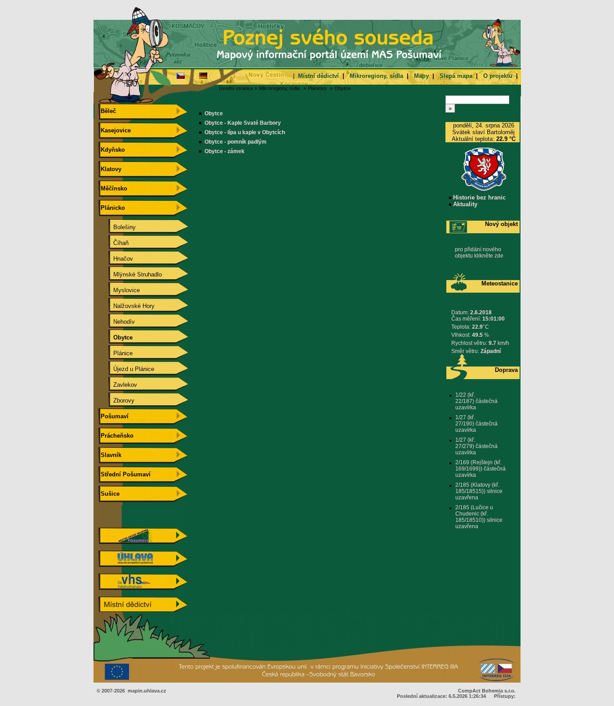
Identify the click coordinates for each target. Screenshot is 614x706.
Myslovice (119, 290)
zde (498, 256)
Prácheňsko (116, 435)
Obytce (342, 88)
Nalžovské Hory (127, 306)
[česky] (181, 75)
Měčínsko (113, 188)
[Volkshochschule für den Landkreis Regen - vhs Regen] (142, 587)
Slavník (110, 455)
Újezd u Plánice (126, 369)
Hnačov (116, 258)
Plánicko (317, 88)
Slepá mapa (456, 75)
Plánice (116, 353)
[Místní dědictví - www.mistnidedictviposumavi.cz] (142, 610)
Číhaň (114, 243)
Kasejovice (115, 130)
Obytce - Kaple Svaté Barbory (243, 123)
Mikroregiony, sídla (376, 75)
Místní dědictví (318, 75)
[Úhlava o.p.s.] (142, 564)
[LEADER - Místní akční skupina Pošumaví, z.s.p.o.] (142, 542)
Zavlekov (118, 384)
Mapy (421, 75)
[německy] (203, 75)
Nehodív (117, 321)
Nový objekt (501, 224)
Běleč (107, 111)
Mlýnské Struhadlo (130, 274)
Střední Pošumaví (125, 474)
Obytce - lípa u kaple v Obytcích (245, 132)
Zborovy (116, 400)
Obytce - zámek (225, 151)
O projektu (497, 75)
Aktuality (464, 204)
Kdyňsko (112, 149)
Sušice (109, 493)
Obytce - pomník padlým (236, 142)
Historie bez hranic (478, 197)
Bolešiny (117, 227)
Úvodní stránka (236, 88)
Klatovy (110, 169)
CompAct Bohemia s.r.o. (487, 690)
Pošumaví (114, 416)
